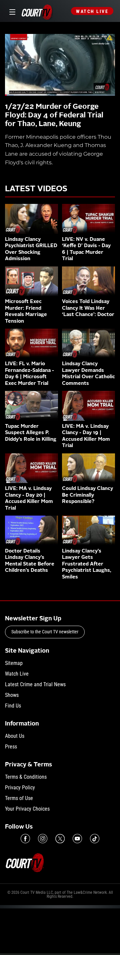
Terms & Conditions (26, 777)
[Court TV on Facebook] (25, 838)
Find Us (13, 706)
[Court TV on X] (60, 838)
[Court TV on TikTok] (94, 838)
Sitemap (14, 663)
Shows (12, 695)
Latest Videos (36, 189)
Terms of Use (19, 798)
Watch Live (92, 11)
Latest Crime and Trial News (35, 684)
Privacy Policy (20, 787)
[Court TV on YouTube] (77, 838)
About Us (14, 736)
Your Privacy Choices (27, 809)
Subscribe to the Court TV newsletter (44, 631)
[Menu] (11, 11)
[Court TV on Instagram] (42, 838)
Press (11, 746)
